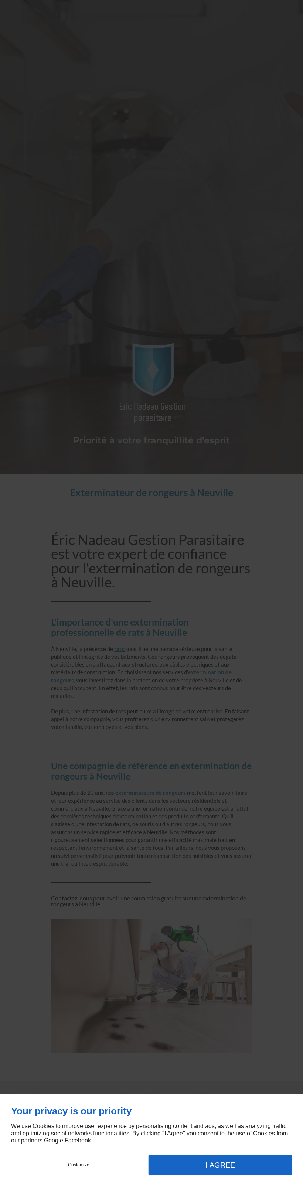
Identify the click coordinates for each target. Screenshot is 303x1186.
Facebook (78, 1140)
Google (53, 1140)
